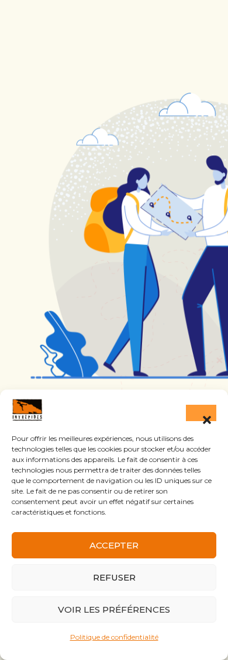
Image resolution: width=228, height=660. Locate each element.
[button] (201, 413)
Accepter (114, 545)
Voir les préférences (114, 609)
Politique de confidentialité (114, 637)
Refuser (114, 577)
